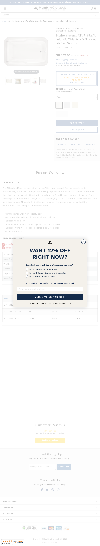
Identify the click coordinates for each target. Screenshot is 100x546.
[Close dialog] (83, 242)
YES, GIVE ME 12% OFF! (50, 296)
